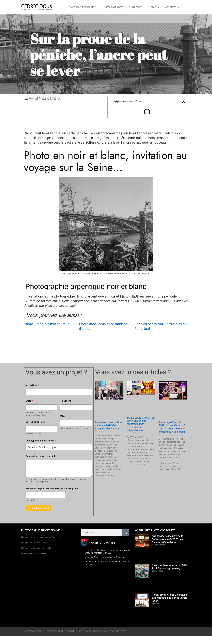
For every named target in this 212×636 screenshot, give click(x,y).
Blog (153, 7)
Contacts (170, 7)
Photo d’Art (135, 7)
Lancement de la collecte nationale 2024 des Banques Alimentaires (108, 425)
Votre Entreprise (35, 422)
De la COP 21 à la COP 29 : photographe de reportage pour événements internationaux (141, 424)
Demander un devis (38, 508)
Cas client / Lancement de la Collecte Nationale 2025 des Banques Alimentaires (167, 539)
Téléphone (65, 401)
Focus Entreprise (102, 542)
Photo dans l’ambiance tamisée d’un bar (103, 326)
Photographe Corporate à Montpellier (36, 548)
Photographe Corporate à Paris (34, 543)
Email (29, 401)
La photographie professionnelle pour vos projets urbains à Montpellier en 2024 (107, 551)
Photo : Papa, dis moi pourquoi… (48, 324)
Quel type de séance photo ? (41, 440)
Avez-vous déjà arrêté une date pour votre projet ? (53, 488)
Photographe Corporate (82, 7)
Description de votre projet (40, 456)
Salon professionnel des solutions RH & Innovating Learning (171, 567)
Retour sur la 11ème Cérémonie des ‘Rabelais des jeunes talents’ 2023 (170, 597)
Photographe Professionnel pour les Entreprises (41, 537)
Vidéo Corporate (114, 7)
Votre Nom (32, 385)
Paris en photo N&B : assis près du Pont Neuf (160, 326)
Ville (62, 416)
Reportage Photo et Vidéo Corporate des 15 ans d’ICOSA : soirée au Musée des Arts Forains (172, 427)
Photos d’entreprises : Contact (33, 554)
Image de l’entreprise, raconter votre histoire (105, 557)
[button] (183, 102)
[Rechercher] (125, 532)
